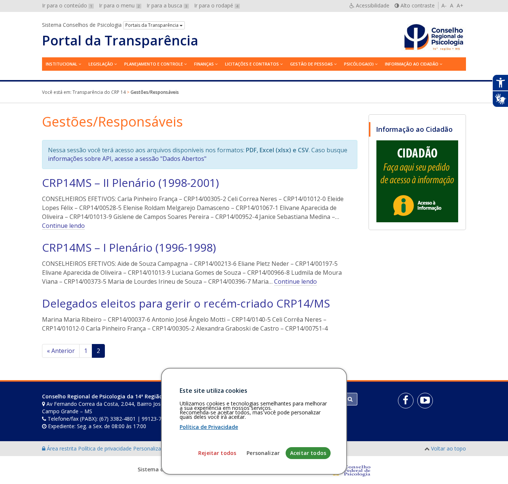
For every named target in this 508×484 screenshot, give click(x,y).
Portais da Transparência (152, 25)
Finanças (204, 64)
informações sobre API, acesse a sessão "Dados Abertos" (127, 159)
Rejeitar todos (217, 453)
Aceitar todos (308, 453)
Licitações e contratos (252, 64)
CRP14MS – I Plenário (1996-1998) (129, 247)
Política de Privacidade (209, 427)
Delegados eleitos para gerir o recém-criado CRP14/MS (186, 303)
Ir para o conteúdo (67, 5)
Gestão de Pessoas (311, 64)
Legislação (101, 64)
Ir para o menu (119, 5)
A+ (460, 5)
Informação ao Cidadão (411, 64)
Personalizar (263, 453)
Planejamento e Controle (153, 64)
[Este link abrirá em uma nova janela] (417, 181)
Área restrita (61, 448)
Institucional (61, 64)
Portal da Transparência (120, 40)
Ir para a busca (167, 5)
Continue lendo (63, 226)
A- (444, 5)
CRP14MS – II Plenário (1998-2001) (130, 182)
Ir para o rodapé (216, 5)
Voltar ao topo (448, 448)
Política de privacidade (105, 448)
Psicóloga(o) (359, 64)
